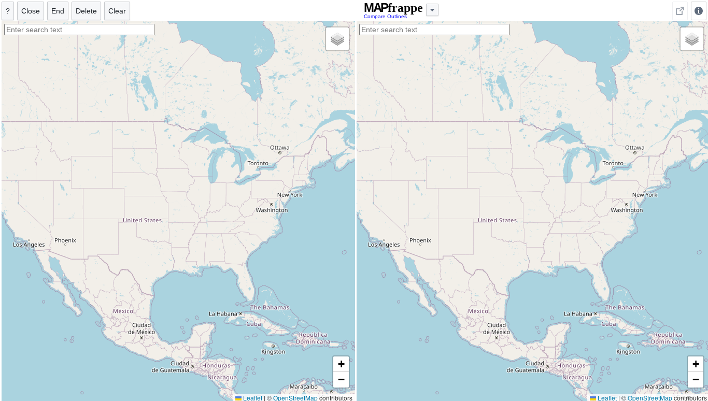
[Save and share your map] (680, 11)
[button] (337, 38)
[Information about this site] (698, 11)
